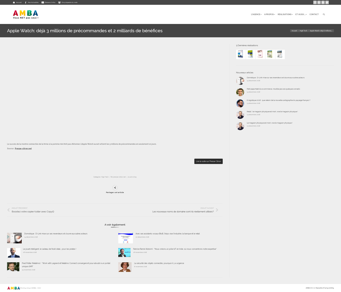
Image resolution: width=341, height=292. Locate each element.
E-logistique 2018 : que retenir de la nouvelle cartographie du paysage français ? (278, 100)
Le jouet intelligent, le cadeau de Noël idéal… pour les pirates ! (49, 249)
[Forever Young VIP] (270, 54)
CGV (39, 288)
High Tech (303, 31)
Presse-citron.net (23, 148)
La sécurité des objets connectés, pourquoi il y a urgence (159, 263)
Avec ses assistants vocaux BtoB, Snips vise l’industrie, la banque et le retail (168, 234)
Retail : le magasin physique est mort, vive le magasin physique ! (272, 112)
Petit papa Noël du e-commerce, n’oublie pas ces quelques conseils (273, 89)
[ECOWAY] (241, 54)
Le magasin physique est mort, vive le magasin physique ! (269, 123)
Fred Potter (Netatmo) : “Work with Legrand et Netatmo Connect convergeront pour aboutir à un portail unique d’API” (66, 264)
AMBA (33, 288)
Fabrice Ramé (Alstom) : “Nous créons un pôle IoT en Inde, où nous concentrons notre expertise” (175, 249)
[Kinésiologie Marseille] (280, 54)
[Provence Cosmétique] (260, 54)
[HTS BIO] (251, 54)
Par (118, 177)
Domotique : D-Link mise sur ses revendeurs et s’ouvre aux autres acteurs (55, 234)
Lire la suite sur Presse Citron (208, 161)
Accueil (294, 31)
